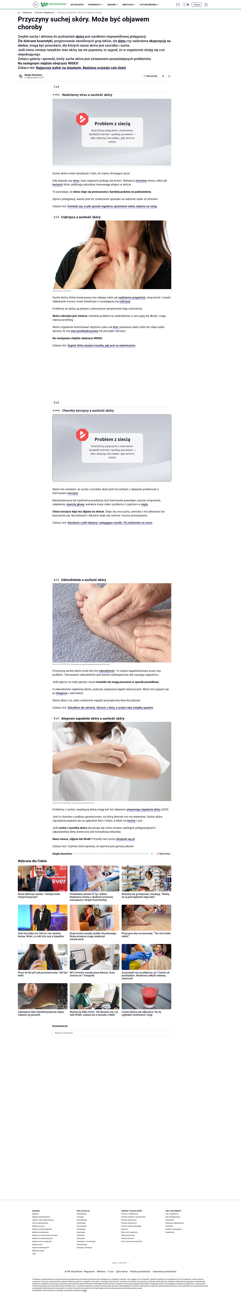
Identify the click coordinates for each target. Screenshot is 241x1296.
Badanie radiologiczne (40, 1248)
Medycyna (127, 4)
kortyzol (57, 184)
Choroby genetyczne (128, 1220)
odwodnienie (107, 670)
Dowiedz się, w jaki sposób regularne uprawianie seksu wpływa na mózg (112, 206)
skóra (80, 36)
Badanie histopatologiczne (42, 1238)
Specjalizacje (81, 1214)
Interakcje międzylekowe (174, 1223)
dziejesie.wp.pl (125, 839)
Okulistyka (81, 1235)
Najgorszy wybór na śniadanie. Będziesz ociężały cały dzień (81, 68)
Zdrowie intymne (127, 1238)
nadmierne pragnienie (131, 297)
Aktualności (77, 4)
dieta (122, 41)
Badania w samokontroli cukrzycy (45, 1235)
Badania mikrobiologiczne (42, 1229)
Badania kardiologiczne (41, 1217)
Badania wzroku (38, 1251)
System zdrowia (148, 4)
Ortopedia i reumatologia (86, 1241)
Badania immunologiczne (42, 1241)
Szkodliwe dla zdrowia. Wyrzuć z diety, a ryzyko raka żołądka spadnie (110, 707)
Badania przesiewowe (40, 1232)
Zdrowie (111, 4)
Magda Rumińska (33, 75)
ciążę (144, 504)
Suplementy (169, 1232)
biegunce (62, 693)
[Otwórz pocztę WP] (178, 4)
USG (34, 1254)
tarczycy (73, 493)
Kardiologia (81, 1229)
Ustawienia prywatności (164, 1271)
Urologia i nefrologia (84, 1248)
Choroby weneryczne (129, 1223)
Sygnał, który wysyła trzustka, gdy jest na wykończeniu (101, 345)
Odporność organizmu (129, 1232)
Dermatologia (82, 1220)
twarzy (131, 820)
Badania (35, 1214)
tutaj (84, 1290)
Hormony (124, 1229)
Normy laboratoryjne (40, 1223)
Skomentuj (151, 76)
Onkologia (80, 1238)
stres (76, 180)
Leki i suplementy (171, 1214)
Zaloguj (196, 4)
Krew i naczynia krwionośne (131, 1241)
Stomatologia (82, 1245)
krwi (115, 327)
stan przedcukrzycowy (84, 331)
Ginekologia (81, 1223)
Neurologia (81, 1232)
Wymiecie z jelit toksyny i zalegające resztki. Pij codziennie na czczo (110, 522)
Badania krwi (37, 1245)
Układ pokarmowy (128, 1235)
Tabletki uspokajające (173, 1229)
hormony (141, 180)
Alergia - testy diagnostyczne (43, 1220)
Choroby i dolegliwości (129, 1214)
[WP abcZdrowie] (56, 4)
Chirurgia (80, 1217)
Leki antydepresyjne (172, 1217)
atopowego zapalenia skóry (144, 809)
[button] (185, 4)
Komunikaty (94, 4)
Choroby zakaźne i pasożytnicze (133, 1217)
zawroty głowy (75, 504)
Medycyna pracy (38, 1226)
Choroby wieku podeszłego (131, 1226)
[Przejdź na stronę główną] (36, 6)
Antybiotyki (169, 1220)
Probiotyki (169, 1226)
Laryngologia (82, 1226)
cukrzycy (124, 301)
